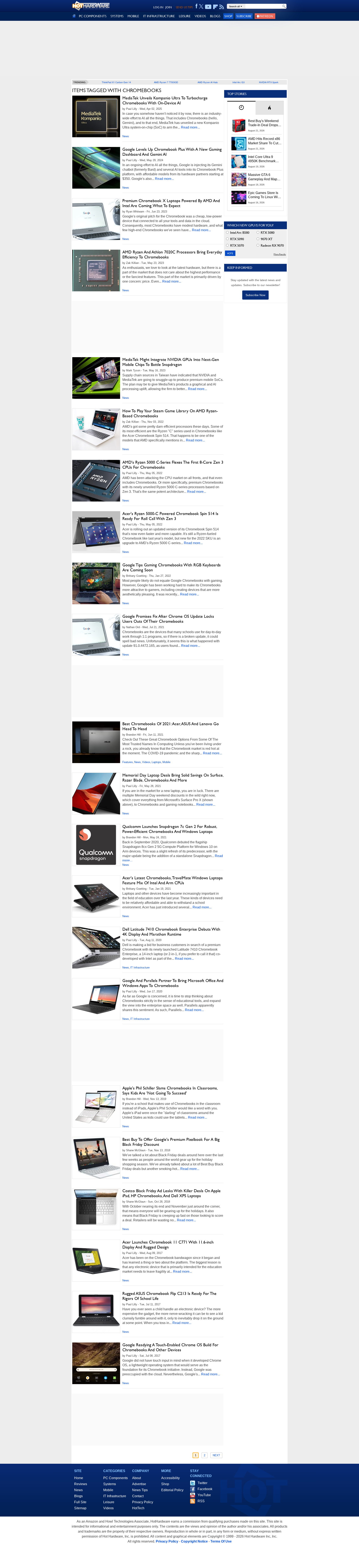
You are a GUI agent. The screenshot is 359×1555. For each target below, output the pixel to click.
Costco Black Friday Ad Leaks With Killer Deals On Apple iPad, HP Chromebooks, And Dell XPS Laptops (171, 1193)
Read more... (190, 127)
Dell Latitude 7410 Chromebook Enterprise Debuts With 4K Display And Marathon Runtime (171, 932)
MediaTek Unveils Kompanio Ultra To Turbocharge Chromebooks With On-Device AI (165, 100)
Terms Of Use (221, 1541)
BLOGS (215, 16)
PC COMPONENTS (92, 16)
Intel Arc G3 (238, 82)
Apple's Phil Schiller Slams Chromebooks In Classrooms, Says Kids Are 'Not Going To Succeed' (169, 1091)
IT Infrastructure (140, 967)
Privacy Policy (142, 1502)
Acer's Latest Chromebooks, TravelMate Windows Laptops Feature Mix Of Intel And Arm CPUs (172, 880)
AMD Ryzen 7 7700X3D (166, 82)
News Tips (140, 1490)
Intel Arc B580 (239, 233)
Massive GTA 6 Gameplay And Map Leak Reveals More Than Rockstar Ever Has (262, 177)
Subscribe (244, 16)
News (125, 136)
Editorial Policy (172, 1490)
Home (78, 1478)
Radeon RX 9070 (272, 245)
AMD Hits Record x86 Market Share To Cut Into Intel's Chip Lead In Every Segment (264, 141)
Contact (138, 1496)
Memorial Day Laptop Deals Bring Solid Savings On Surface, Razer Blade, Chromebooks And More (172, 778)
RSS (201, 1501)
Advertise (139, 1484)
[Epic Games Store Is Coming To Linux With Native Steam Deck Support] (238, 197)
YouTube (204, 1495)
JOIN (168, 7)
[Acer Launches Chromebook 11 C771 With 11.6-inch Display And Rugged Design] (96, 1260)
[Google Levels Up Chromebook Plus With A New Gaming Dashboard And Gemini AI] (96, 168)
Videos (146, 762)
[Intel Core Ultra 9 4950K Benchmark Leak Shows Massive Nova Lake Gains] (238, 161)
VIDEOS (200, 16)
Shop (228, 16)
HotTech (138, 1508)
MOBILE (133, 16)
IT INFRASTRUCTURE (159, 16)
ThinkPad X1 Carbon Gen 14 (116, 82)
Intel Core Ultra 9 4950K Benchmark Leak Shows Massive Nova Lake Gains (263, 159)
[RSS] (221, 7)
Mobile (166, 762)
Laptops (156, 762)
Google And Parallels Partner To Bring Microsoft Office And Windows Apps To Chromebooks (172, 983)
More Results (280, 254)
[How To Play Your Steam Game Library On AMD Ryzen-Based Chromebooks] (96, 429)
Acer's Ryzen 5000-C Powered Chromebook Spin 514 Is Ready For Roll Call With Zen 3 (170, 516)
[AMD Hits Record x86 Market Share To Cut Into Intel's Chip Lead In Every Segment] (238, 143)
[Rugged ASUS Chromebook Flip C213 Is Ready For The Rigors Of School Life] (96, 1312)
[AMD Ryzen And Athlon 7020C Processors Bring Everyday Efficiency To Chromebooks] (96, 270)
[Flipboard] (215, 7)
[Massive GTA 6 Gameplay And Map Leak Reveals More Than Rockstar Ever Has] (238, 179)
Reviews (80, 1484)
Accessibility (170, 1478)
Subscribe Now (255, 295)
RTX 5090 (236, 239)
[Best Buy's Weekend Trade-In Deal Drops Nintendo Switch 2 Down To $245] (238, 125)
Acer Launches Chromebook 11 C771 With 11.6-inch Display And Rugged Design (168, 1245)
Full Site (80, 1502)
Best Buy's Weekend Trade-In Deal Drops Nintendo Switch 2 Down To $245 (263, 123)
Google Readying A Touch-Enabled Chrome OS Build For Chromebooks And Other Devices (170, 1347)
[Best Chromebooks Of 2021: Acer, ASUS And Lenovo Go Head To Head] (96, 742)
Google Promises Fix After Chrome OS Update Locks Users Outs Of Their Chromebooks (168, 619)
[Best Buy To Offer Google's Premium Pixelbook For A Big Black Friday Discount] (96, 1158)
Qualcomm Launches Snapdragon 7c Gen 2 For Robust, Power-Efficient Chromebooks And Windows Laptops (169, 829)
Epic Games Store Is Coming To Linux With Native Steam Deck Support (264, 195)
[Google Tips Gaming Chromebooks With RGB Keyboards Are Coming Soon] (96, 583)
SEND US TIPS (184, 7)
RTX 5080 (267, 233)
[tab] (241, 108)
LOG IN (158, 7)
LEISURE (185, 16)
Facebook (205, 1489)
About (136, 1478)
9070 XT (266, 239)
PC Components (115, 1478)
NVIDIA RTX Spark (268, 82)
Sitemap (80, 1508)
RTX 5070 (236, 245)
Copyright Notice (194, 1541)
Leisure (108, 1502)
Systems (109, 1484)
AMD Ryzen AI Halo (208, 82)
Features (127, 762)
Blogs (78, 1496)
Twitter (202, 1483)
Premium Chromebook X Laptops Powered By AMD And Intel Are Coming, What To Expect (171, 203)
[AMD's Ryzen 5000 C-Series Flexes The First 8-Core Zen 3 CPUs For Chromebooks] (96, 480)
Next (216, 1455)
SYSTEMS (117, 16)
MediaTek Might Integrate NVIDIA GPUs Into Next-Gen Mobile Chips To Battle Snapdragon (170, 362)
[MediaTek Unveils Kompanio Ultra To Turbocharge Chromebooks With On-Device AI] (96, 116)
